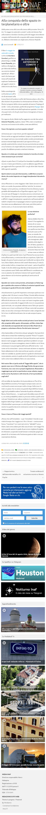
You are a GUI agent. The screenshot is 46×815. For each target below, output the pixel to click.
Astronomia (7, 450)
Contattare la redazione (11, 806)
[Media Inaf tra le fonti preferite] (23, 499)
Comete (26, 450)
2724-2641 (9, 792)
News (12, 450)
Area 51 (5, 809)
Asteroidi (20, 450)
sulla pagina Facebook (16, 455)
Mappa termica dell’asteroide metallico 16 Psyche (11, 474)
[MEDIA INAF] (23, 7)
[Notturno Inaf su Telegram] (23, 598)
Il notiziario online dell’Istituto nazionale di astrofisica (23, 9)
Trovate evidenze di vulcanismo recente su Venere (33, 474)
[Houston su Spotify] (23, 581)
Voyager (37, 107)
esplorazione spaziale (35, 450)
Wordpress (7, 803)
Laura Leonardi (8, 44)
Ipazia (10, 94)
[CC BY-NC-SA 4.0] (26, 443)
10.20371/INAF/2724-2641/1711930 (21, 460)
